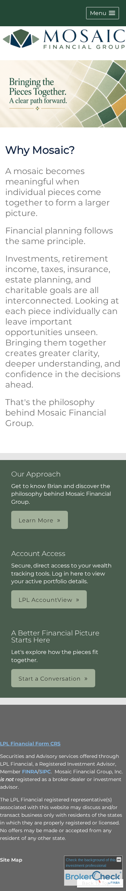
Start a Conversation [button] (50, 678)
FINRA (29, 771)
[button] (102, 13)
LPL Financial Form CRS (30, 743)
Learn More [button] (36, 520)
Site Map (11, 860)
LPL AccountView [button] (45, 600)
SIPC (45, 771)
